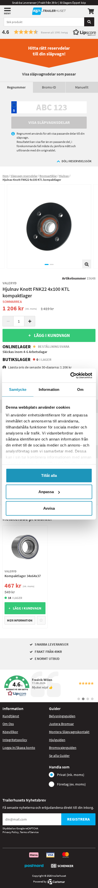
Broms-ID (49, 87)
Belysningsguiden (62, 716)
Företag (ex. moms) (71, 784)
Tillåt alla (49, 475)
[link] (49, 685)
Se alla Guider (59, 755)
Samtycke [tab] (17, 389)
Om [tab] (80, 389)
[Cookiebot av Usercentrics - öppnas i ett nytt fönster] (70, 375)
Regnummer (16, 87)
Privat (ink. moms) (70, 774)
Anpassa (46, 492)
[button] (49, 32)
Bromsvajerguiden (62, 747)
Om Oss (8, 724)
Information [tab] (49, 389)
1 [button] (46, 264)
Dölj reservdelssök (76, 161)
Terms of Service (29, 832)
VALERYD (10, 283)
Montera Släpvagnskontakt (69, 732)
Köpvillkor (10, 732)
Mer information (19, 620)
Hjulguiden (57, 740)
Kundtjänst (11, 716)
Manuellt (81, 87)
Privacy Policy (11, 832)
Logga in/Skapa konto (19, 747)
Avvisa (49, 508)
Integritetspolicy (15, 740)
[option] (49, 226)
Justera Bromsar (61, 724)
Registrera (78, 819)
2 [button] (52, 264)
